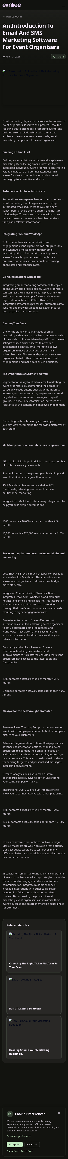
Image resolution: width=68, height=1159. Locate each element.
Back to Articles (14, 16)
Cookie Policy (27, 1151)
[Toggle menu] (63, 5)
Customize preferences (19, 1136)
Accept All (14, 1144)
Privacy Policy (13, 1151)
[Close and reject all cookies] (59, 1113)
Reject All (32, 1144)
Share (61, 56)
